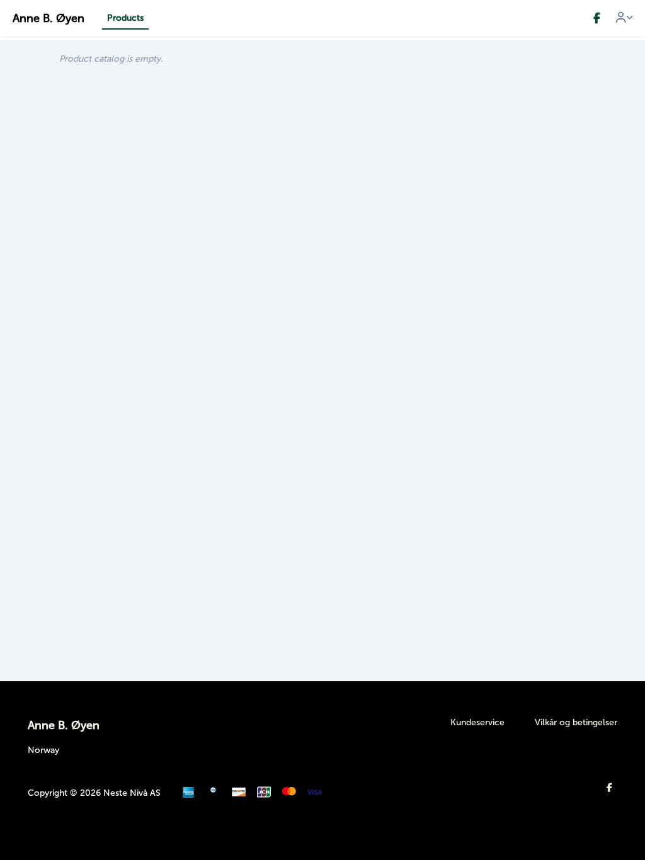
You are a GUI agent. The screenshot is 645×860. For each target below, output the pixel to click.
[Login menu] (624, 18)
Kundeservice (477, 722)
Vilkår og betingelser (576, 722)
